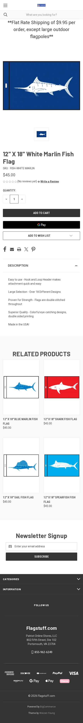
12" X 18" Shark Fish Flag (60, 419)
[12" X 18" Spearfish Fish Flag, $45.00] (62, 465)
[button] (48, 181)
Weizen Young (47, 713)
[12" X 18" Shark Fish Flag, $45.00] (62, 387)
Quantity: (9, 190)
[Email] (12, 249)
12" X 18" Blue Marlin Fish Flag (20, 421)
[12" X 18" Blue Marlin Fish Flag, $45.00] (21, 387)
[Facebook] (5, 249)
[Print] (19, 249)
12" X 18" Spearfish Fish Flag (59, 500)
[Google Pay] (41, 225)
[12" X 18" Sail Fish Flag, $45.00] (21, 465)
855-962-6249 (43, 652)
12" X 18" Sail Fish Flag (18, 497)
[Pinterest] (33, 249)
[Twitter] (26, 249)
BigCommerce (48, 706)
